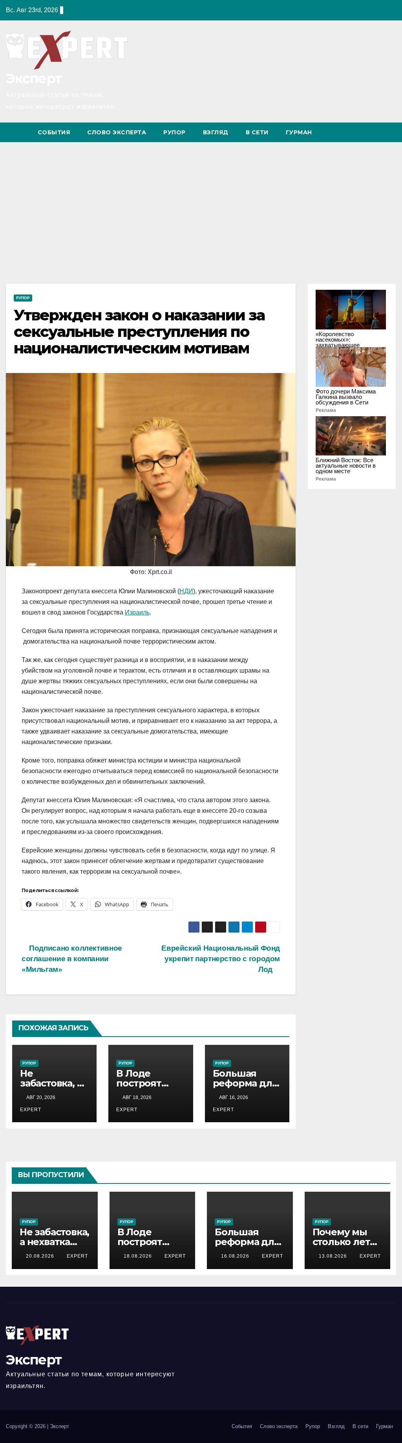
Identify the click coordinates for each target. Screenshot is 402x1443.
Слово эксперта (116, 132)
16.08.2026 (236, 1256)
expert (77, 1256)
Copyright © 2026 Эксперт (37, 1426)
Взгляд (215, 132)
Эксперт (33, 78)
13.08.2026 (334, 1256)
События (54, 132)
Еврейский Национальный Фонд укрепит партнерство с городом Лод (220, 958)
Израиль (137, 612)
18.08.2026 (138, 1256)
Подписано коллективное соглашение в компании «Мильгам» (72, 958)
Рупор (174, 132)
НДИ (186, 591)
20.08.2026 (41, 1256)
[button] (375, 132)
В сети (257, 132)
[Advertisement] (201, 201)
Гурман (299, 132)
